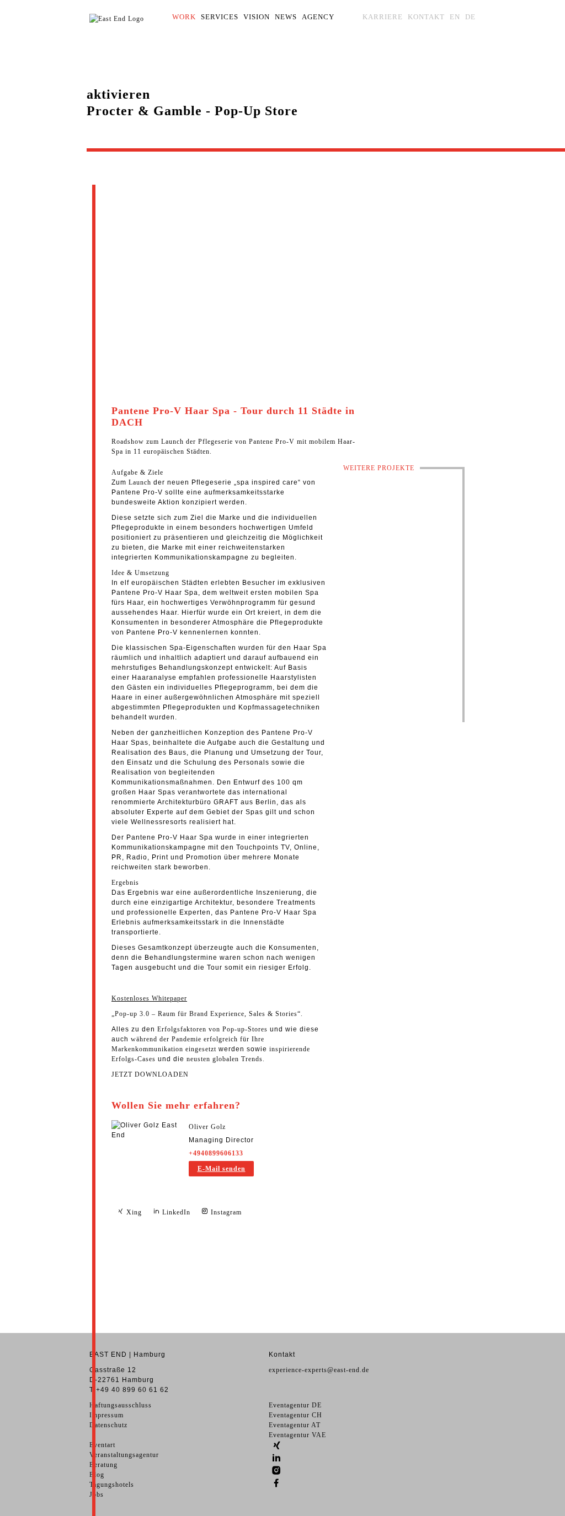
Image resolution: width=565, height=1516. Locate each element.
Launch (140, 482)
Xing (133, 1212)
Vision (256, 17)
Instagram (225, 1212)
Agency (318, 17)
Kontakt (426, 17)
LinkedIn (175, 1212)
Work (184, 17)
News (286, 17)
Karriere (383, 17)
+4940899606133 (216, 1153)
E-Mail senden (222, 1169)
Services (219, 17)
